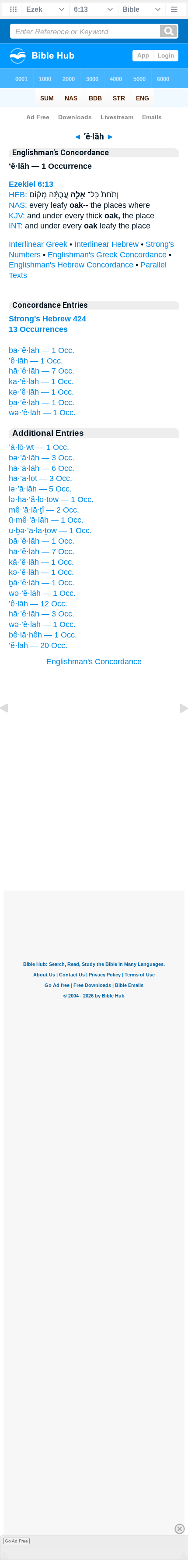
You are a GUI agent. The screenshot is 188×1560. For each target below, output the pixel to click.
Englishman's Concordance (94, 661)
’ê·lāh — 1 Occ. (36, 360)
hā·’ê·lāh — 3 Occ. (41, 613)
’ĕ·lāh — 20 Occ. (38, 645)
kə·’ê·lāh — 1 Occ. (41, 392)
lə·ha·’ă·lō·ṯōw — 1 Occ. (51, 499)
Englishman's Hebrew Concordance (71, 264)
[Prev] (11, 727)
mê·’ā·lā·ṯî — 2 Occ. (44, 510)
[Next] (177, 727)
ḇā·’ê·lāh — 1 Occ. (41, 402)
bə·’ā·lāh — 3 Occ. (41, 457)
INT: (16, 225)
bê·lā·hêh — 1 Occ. (43, 634)
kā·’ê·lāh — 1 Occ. (41, 381)
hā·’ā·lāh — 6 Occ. (41, 468)
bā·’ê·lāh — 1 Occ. (41, 350)
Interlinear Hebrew (106, 244)
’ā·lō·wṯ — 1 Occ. (39, 447)
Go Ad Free (16, 1541)
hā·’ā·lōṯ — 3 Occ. (40, 478)
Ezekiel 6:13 (31, 184)
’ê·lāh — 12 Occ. (38, 603)
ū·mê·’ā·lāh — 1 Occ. (46, 520)
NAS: (18, 205)
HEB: (18, 194)
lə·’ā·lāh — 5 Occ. (40, 488)
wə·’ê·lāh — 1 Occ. (42, 412)
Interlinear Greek (38, 244)
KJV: (17, 215)
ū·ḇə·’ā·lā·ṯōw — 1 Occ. (50, 530)
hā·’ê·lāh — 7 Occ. (41, 371)
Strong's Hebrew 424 (47, 318)
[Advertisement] (94, 836)
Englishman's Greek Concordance (107, 254)
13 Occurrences (38, 329)
